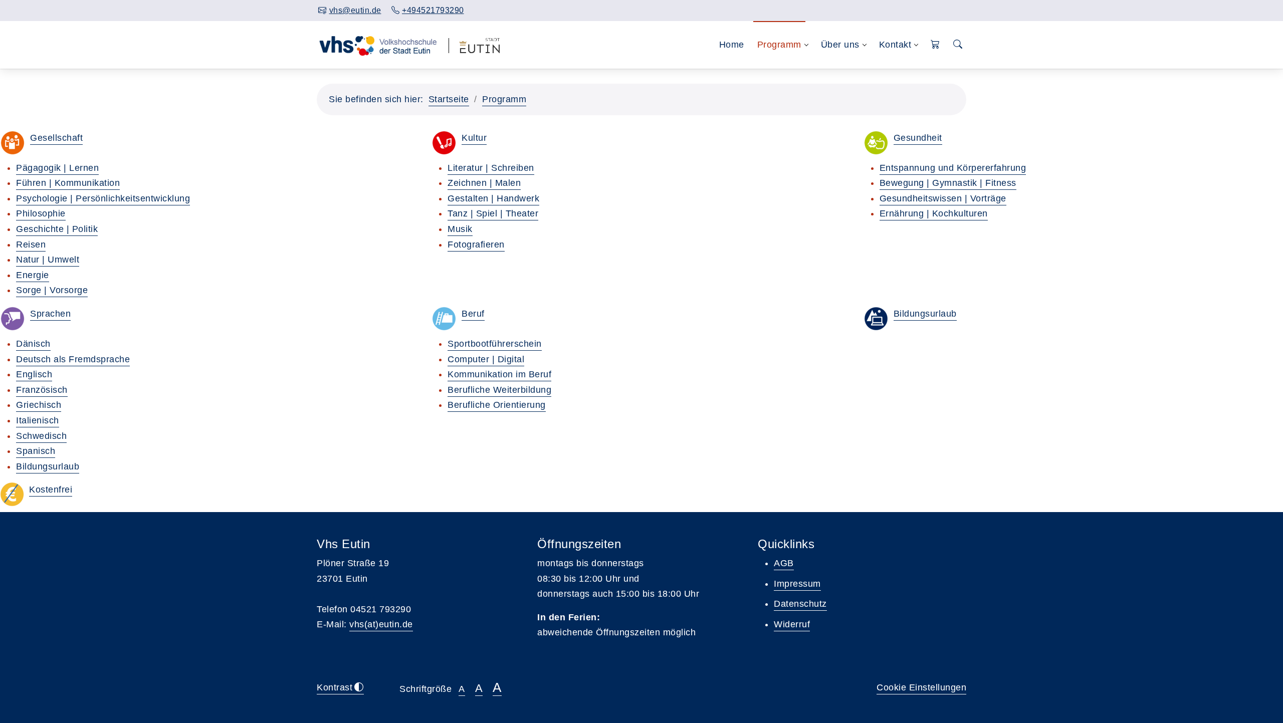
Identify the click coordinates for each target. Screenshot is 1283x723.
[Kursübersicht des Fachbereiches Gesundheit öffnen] (876, 142)
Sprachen (50, 314)
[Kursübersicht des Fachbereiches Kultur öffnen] (444, 142)
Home (731, 45)
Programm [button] (779, 45)
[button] (935, 45)
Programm (504, 99)
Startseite (449, 99)
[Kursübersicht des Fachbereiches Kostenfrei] (12, 494)
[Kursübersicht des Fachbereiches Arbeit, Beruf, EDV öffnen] (444, 318)
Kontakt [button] (895, 45)
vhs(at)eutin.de (381, 624)
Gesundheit (918, 138)
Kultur (474, 138)
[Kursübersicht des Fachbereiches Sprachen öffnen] (12, 318)
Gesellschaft (56, 138)
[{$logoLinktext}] (378, 44)
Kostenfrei (50, 490)
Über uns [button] (840, 45)
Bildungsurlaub (925, 314)
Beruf (473, 314)
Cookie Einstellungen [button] (921, 687)
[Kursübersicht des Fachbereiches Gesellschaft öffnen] (12, 142)
